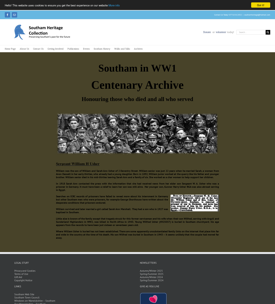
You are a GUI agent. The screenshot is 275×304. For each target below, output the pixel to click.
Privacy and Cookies (24, 270)
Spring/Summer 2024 (151, 280)
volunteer (221, 32)
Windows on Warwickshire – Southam (34, 300)
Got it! (260, 5)
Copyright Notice (23, 280)
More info (114, 5)
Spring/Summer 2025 (151, 273)
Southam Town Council (26, 297)
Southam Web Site (24, 294)
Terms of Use (21, 273)
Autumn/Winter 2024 (151, 277)
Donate (207, 32)
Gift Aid (18, 277)
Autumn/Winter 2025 (151, 270)
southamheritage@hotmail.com (257, 15)
